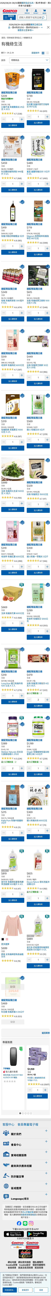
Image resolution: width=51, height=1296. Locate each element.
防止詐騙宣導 (27, 1212)
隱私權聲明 (38, 1262)
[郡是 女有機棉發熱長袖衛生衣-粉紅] (7, 939)
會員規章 (12, 1267)
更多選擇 (5, 944)
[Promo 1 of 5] (20, 1114)
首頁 (3, 38)
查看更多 (25, 1290)
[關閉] (48, 27)
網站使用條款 (24, 1262)
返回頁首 (46, 1033)
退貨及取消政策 (25, 1267)
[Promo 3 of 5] (25, 1114)
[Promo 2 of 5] (23, 1114)
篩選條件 (35, 53)
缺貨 (13, 1021)
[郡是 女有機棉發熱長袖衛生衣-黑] (2, 939)
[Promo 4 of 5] (28, 1114)
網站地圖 (12, 1262)
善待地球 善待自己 (14, 38)
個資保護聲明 (39, 1265)
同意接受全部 (10, 1290)
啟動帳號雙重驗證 (28, 1214)
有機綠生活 (27, 38)
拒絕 (41, 1290)
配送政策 (39, 1267)
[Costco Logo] (9, 11)
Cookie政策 (11, 1265)
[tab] (25, 1133)
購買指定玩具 (28, 3)
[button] (44, 17)
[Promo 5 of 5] (31, 1114)
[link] (12, 90)
